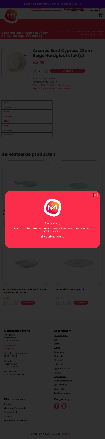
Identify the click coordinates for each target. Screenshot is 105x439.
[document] (52, 219)
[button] (95, 195)
